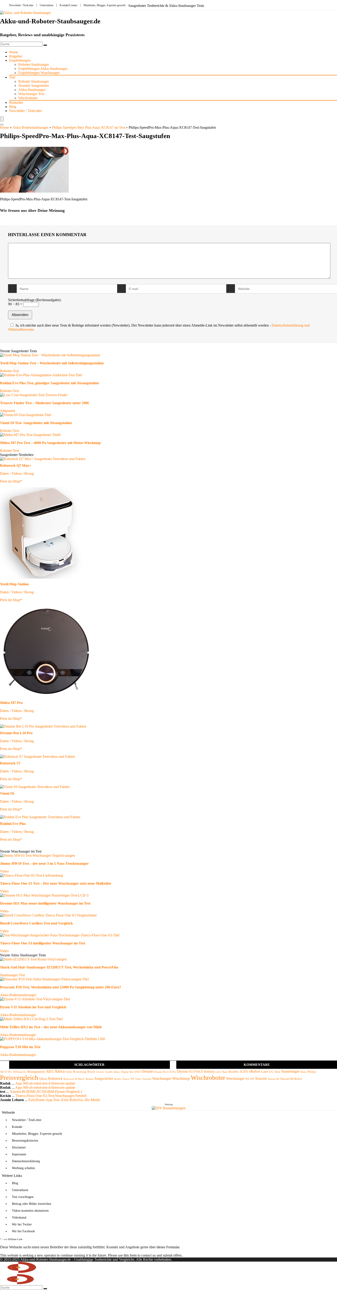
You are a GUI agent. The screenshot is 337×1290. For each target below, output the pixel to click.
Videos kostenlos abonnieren (30, 1210)
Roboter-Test (9, 371)
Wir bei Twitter (22, 1224)
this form (130, 1255)
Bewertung (79, 1071)
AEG (49, 1071)
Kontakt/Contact (68, 5)
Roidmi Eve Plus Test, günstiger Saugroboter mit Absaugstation (49, 383)
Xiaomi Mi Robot (291, 1078)
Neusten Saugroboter (33, 85)
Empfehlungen (19, 60)
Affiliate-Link (15, 1239)
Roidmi (90, 1079)
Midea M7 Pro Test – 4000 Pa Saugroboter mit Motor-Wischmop (50, 443)
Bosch (91, 1071)
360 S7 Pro (6, 1072)
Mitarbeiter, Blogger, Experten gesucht (104, 5)
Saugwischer (103, 1078)
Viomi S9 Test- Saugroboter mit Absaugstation (36, 423)
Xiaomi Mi (273, 1079)
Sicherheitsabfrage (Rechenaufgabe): (34, 300)
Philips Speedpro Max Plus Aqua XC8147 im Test (88, 127)
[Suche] (45, 45)
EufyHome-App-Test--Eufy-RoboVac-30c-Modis (64, 1100)
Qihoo (43, 1078)
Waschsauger (161, 1078)
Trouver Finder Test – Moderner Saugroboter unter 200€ (44, 403)
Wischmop (181, 1078)
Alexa (59, 1071)
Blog (12, 107)
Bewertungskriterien (25, 1140)
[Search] (2, 124)
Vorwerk (146, 1079)
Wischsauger (235, 1078)
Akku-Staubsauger (31, 90)
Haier (225, 1072)
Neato (303, 1072)
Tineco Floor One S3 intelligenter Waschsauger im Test (42, 943)
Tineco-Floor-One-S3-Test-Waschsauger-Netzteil (51, 1096)
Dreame (147, 1071)
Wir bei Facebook (23, 1231)
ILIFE (244, 1071)
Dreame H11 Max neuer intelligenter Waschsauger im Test (45, 903)
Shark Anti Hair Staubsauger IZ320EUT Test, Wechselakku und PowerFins (59, 967)
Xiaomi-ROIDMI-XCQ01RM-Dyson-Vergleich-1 (46, 1092)
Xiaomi (261, 1078)
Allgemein (7, 411)
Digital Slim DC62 (131, 1072)
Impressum (19, 1154)
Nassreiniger (290, 1071)
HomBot (234, 1071)
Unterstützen (46, 5)
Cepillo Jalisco (112, 1072)
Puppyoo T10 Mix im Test (20, 1047)
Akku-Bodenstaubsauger (30, 127)
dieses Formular (168, 1247)
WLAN (249, 1078)
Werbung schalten (23, 1168)
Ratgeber (15, 56)
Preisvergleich (19, 1077)
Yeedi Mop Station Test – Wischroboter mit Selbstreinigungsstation (52, 363)
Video (4, 871)
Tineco (126, 1079)
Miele (277, 1072)
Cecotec (100, 1072)
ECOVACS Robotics (202, 1071)
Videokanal (19, 1217)
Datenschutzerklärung (26, 1161)
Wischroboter (28, 98)
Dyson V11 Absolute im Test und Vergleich (33, 1007)
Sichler (117, 1079)
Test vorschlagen (22, 1197)
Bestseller (16, 102)
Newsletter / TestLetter (21, 5)
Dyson (182, 1071)
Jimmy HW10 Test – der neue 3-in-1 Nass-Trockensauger (44, 863)
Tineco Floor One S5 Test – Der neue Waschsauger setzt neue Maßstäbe (55, 883)
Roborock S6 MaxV (74, 1079)
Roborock (55, 1078)
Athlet (69, 1072)
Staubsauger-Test (12, 975)
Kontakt (17, 1127)
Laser (264, 1071)
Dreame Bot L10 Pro (165, 1072)
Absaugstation (36, 1071)
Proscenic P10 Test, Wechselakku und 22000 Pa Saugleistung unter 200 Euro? (60, 987)
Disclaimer (19, 1147)
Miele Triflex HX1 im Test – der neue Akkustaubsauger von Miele (51, 1027)
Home (13, 52)
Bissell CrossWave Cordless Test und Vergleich (36, 923)
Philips (311, 1071)
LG (271, 1071)
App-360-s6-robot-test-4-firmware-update (45, 1083)
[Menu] (2, 119)
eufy (218, 1072)
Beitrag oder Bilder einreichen (31, 1203)
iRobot (254, 1071)
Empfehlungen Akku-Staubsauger (42, 69)
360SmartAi (19, 1072)
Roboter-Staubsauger (33, 64)
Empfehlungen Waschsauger (39, 73)
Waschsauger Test (31, 94)
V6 (132, 1078)
